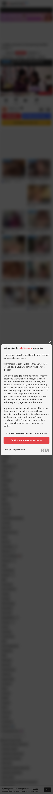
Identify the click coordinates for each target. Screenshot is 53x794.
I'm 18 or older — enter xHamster (26, 440)
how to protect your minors (14, 449)
